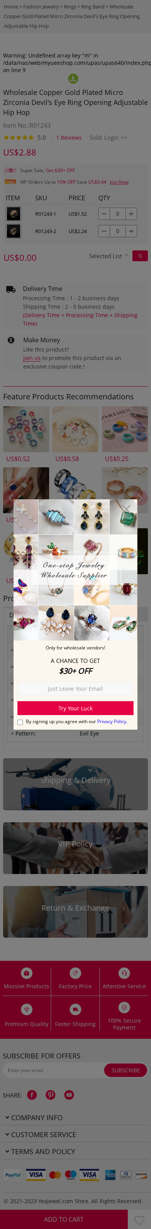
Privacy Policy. (112, 721)
